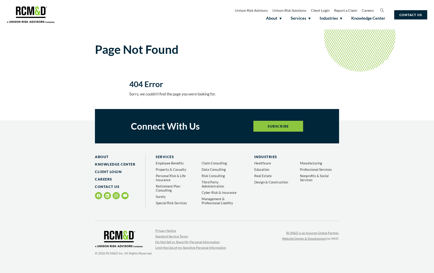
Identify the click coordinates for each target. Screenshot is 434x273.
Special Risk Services (171, 203)
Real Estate (263, 176)
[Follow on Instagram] (116, 196)
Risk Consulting (213, 176)
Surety (161, 197)
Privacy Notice (165, 231)
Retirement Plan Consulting (168, 188)
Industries (265, 157)
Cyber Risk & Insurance (219, 192)
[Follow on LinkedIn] (107, 195)
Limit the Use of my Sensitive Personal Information (190, 247)
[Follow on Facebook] (99, 195)
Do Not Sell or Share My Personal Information (187, 242)
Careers (368, 10)
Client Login (320, 10)
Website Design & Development (304, 238)
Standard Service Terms (171, 236)
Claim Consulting (214, 163)
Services (165, 157)
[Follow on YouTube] (125, 195)
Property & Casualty (171, 169)
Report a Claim (345, 10)
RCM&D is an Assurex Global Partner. (312, 233)
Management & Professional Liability (217, 201)
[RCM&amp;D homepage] (31, 14)
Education (261, 169)
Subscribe (278, 126)
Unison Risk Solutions (289, 10)
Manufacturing (311, 163)
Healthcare (262, 163)
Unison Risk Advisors (251, 10)
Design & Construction (271, 182)
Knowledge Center (115, 164)
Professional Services (316, 169)
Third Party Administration (213, 184)
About (102, 157)
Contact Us (410, 15)
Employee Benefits (170, 163)
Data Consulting (214, 169)
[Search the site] (381, 10)
